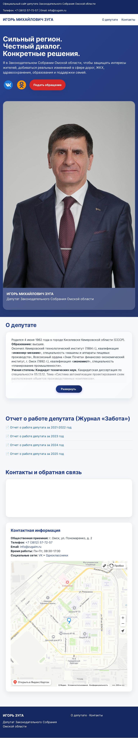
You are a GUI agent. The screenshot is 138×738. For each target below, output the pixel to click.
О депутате (110, 19)
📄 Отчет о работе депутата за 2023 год (35, 436)
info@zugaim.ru (57, 10)
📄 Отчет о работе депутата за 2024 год (35, 445)
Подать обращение (47, 85)
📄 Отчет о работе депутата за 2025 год (35, 454)
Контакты (128, 19)
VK (40, 555)
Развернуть (68, 389)
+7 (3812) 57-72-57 (26, 10)
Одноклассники (57, 555)
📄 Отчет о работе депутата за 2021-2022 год (39, 427)
